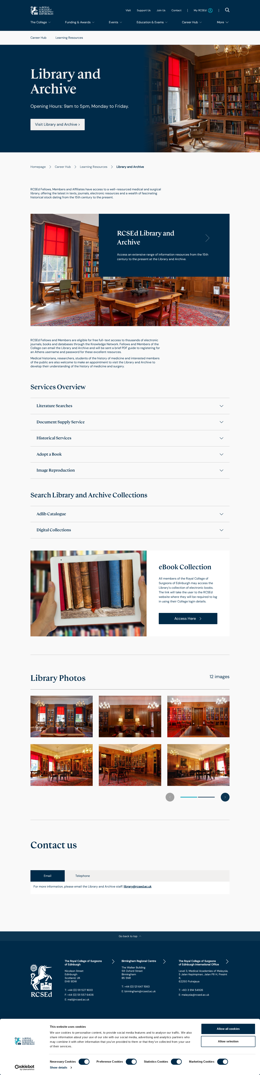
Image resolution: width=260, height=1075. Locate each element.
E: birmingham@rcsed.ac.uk (139, 991)
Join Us (161, 10)
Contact (176, 10)
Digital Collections (54, 530)
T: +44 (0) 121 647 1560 (136, 986)
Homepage (38, 167)
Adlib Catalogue (51, 514)
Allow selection (228, 1041)
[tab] (47, 876)
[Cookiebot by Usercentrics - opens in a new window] (24, 1067)
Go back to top (128, 936)
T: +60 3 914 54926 (191, 990)
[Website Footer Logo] (44, 980)
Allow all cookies (228, 1028)
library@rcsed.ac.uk (138, 886)
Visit (128, 10)
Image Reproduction (56, 470)
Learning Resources (69, 38)
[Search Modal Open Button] (227, 10)
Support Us (144, 10)
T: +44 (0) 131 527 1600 (79, 990)
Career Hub (38, 38)
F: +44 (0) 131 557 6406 (79, 994)
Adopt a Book (49, 454)
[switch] (131, 1062)
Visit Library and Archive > (57, 124)
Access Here (185, 618)
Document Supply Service (61, 422)
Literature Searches (54, 406)
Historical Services (54, 438)
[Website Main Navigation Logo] (41, 10)
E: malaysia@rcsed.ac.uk (194, 994)
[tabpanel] (130, 888)
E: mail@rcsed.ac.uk (77, 999)
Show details (58, 1067)
